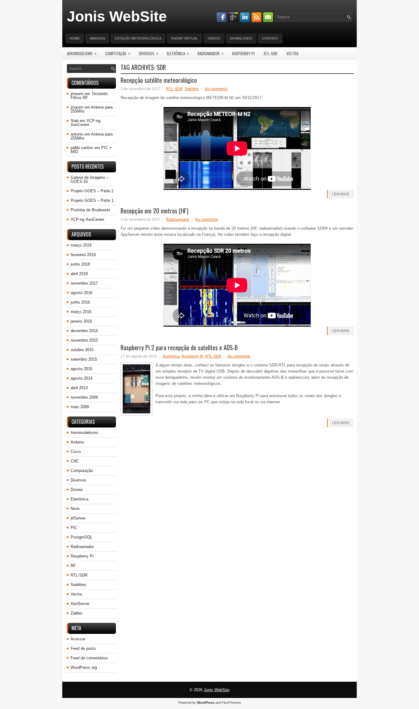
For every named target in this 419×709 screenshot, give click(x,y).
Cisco (76, 451)
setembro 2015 (84, 359)
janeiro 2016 (81, 321)
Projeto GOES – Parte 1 (92, 200)
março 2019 (81, 245)
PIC (74, 527)
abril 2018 (79, 273)
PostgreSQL (81, 537)
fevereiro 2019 (83, 254)
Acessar (78, 639)
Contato (270, 38)
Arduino (77, 442)
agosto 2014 (81, 378)
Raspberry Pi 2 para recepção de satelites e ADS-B (179, 347)
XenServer (80, 603)
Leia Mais (340, 194)
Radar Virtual (184, 38)
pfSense (78, 518)
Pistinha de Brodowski (90, 210)
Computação (117, 53)
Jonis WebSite (117, 16)
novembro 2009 (84, 397)
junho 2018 (80, 264)
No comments (216, 89)
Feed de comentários (89, 658)
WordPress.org (84, 667)
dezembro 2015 (84, 330)
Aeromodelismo (82, 53)
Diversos (148, 53)
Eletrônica (178, 53)
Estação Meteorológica (138, 38)
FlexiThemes (231, 702)
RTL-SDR (270, 53)
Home (75, 38)
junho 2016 (80, 302)
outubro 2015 (82, 349)
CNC (75, 461)
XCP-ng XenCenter (85, 122)
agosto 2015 (81, 368)
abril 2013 (79, 387)
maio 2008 (80, 406)
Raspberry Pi (243, 53)
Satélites (191, 89)
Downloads (241, 38)
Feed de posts (83, 648)
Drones (77, 489)
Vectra (292, 53)
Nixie (75, 508)
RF (73, 565)
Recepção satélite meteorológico (159, 80)
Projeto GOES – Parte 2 (92, 191)
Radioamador (211, 53)
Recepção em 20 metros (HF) (154, 210)
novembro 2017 (84, 283)
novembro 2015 (84, 340)
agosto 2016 (81, 292)
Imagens (97, 38)
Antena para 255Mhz (92, 109)
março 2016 (81, 311)
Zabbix (77, 613)
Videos (214, 38)
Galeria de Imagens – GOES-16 (90, 179)
